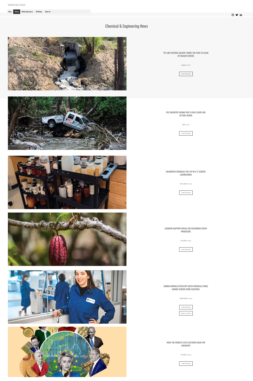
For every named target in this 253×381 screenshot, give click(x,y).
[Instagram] (232, 14)
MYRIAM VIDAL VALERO (16, 4)
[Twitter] (236, 14)
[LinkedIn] (240, 14)
